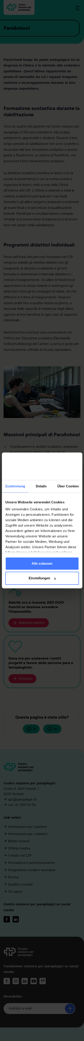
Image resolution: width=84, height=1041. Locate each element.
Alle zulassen (42, 563)
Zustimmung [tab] (15, 486)
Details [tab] (41, 486)
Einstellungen (39, 578)
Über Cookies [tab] (68, 486)
